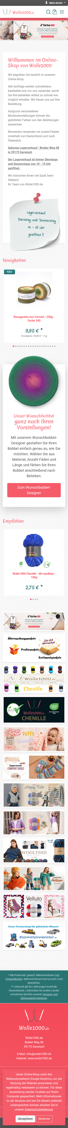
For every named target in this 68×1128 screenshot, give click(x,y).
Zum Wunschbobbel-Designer (34, 490)
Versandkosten (13, 979)
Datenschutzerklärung (39, 1109)
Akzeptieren (25, 1119)
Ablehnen (44, 1119)
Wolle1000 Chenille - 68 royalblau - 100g (34, 575)
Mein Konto (56, 2)
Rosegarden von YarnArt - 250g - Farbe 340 (34, 318)
